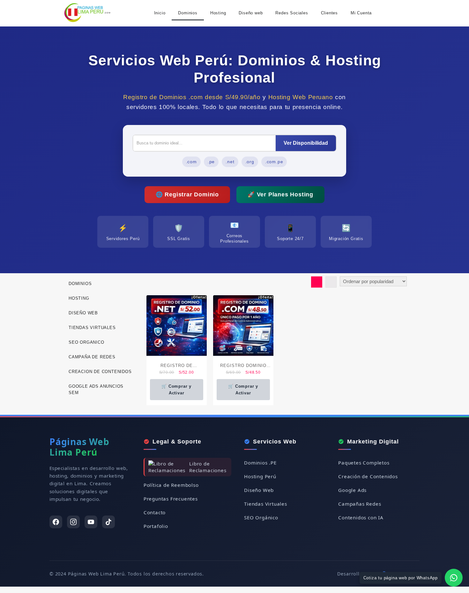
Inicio (160, 13)
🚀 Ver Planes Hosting (280, 194)
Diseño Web (259, 490)
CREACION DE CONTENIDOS (100, 371)
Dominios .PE (260, 462)
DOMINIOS (80, 283)
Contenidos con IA (360, 517)
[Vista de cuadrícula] (316, 282)
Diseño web (251, 13)
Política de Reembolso (171, 485)
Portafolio (156, 526)
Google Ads (352, 490)
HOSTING (79, 298)
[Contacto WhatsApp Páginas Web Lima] (454, 578)
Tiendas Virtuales (265, 504)
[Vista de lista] (331, 282)
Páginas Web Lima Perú (79, 447)
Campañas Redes (359, 504)
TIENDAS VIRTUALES (92, 327)
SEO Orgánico (261, 517)
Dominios (187, 13)
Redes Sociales (291, 13)
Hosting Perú (260, 476)
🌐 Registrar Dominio (187, 194)
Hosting (218, 13)
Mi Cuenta (361, 13)
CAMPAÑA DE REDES (92, 357)
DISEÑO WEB (83, 313)
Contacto (155, 512)
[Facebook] (55, 522)
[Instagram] (73, 522)
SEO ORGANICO (86, 342)
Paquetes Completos (363, 462)
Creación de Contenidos (368, 476)
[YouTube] (91, 522)
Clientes (329, 13)
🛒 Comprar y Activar (176, 389)
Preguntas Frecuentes (171, 498)
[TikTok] (108, 522)
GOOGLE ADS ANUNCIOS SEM (96, 389)
